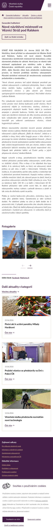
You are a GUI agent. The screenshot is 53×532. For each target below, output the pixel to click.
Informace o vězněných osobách (12, 449)
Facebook (15, 278)
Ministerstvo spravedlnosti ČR (11, 456)
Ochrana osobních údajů (10, 475)
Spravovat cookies (34, 519)
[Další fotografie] (29, 265)
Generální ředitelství (13, 15)
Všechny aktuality (9, 292)
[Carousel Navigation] (26, 265)
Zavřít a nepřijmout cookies (14, 525)
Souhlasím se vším (13, 519)
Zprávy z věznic (36, 15)
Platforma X (24, 278)
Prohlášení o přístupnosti (10, 468)
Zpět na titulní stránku (14, 37)
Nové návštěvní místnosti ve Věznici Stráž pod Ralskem (22, 18)
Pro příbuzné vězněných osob (11, 446)
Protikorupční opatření (9, 472)
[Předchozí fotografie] (23, 265)
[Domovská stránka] (3, 15)
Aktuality (25, 15)
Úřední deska (6, 465)
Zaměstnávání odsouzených (11, 453)
